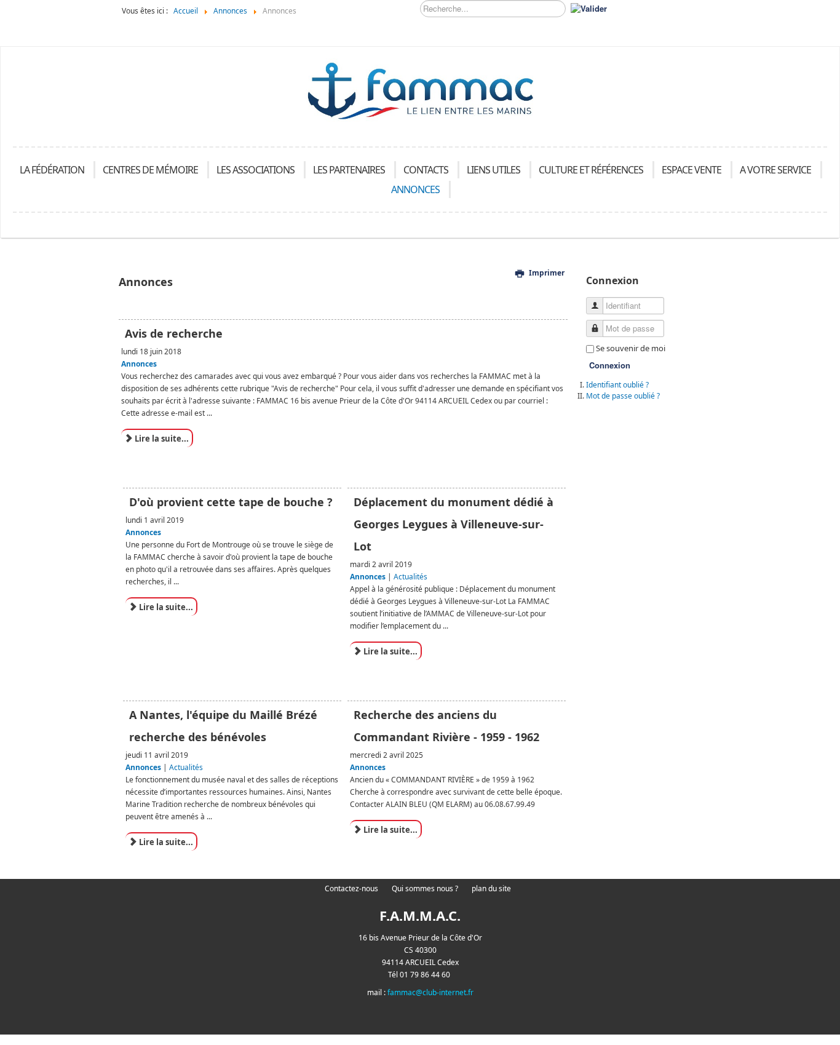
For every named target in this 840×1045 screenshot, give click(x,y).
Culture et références (591, 170)
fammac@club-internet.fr (430, 992)
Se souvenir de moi (630, 348)
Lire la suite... (161, 438)
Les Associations (255, 170)
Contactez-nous (351, 888)
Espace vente (691, 170)
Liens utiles (493, 170)
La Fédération (52, 170)
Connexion (609, 365)
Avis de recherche (174, 333)
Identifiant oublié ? (617, 384)
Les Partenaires (349, 170)
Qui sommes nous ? (425, 888)
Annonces (415, 189)
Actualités (410, 576)
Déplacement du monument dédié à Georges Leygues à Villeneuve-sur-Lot (453, 524)
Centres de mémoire (150, 170)
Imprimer (547, 273)
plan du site (491, 888)
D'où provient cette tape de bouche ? (231, 502)
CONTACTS (425, 170)
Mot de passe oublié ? (623, 396)
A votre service (775, 170)
